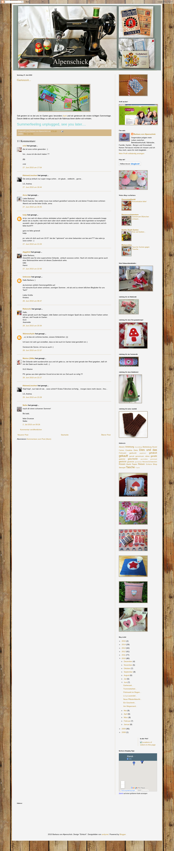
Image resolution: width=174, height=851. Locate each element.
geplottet (122, 459)
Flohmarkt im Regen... (132, 692)
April (126, 714)
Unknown (27, 277)
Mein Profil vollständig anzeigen (131, 153)
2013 (124, 648)
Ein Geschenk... (129, 703)
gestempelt (153, 459)
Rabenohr (27, 309)
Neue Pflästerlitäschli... (132, 699)
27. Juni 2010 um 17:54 (32, 167)
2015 (124, 641)
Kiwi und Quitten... (139, 232)
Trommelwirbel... (130, 689)
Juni (126, 682)
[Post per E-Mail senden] (61, 131)
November (128, 665)
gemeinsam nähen (142, 456)
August (127, 675)
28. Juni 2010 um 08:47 (32, 301)
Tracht (138, 467)
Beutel (154, 447)
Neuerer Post (23, 435)
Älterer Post (106, 435)
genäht (154, 456)
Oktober (127, 668)
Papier (134, 464)
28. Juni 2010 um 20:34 (32, 326)
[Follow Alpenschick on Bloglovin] (130, 165)
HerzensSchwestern (149, 462)
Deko (136, 450)
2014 (124, 644)
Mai (125, 711)
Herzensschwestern (130, 215)
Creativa (128, 450)
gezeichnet (138, 462)
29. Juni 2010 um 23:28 (32, 397)
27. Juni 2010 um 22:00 (32, 269)
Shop (155, 464)
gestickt (122, 461)
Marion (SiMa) (29, 358)
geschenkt (133, 459)
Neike (25, 405)
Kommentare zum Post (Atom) (39, 439)
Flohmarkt (122, 453)
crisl (24, 146)
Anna (25, 195)
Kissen (122, 464)
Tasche (130, 467)
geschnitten (144, 459)
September (128, 672)
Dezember (128, 661)
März (126, 717)
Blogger (123, 834)
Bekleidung (147, 447)
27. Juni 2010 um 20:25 (32, 207)
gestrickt (130, 462)
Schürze (149, 464)
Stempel (122, 467)
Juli (125, 679)
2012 (124, 651)
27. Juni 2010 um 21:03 (32, 244)
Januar (127, 724)
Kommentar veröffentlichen (31, 430)
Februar (127, 721)
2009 (124, 729)
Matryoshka (127, 245)
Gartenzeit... (24, 80)
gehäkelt (153, 453)
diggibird (27, 252)
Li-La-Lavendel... (130, 696)
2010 (124, 658)
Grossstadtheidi (129, 199)
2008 (124, 732)
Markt (128, 464)
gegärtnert (143, 453)
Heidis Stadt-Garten (130, 230)
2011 (124, 655)
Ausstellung (138, 447)
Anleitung (129, 447)
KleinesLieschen (30, 175)
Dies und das (29, 134)
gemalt (131, 456)
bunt (65, 116)
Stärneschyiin (29, 334)
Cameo (121, 450)
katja (25, 215)
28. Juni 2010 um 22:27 (32, 378)
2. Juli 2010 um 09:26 (31, 424)
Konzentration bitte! (139, 201)
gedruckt (132, 453)
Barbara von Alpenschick (145, 134)
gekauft (123, 455)
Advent (121, 447)
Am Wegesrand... (130, 706)
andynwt (105, 834)
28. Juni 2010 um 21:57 (32, 350)
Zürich (121, 793)
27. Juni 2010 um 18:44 (32, 187)
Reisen (141, 464)
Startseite (65, 435)
